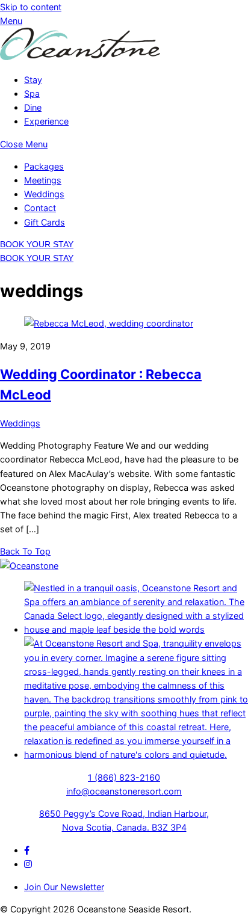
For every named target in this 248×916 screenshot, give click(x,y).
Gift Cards (44, 222)
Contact (40, 208)
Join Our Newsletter (64, 887)
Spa (32, 93)
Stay (33, 80)
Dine (33, 107)
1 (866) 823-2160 (124, 777)
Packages (44, 166)
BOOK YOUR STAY (36, 244)
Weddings (44, 194)
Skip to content (30, 7)
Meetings (42, 180)
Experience (46, 121)
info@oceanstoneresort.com (124, 791)
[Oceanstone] (80, 57)
